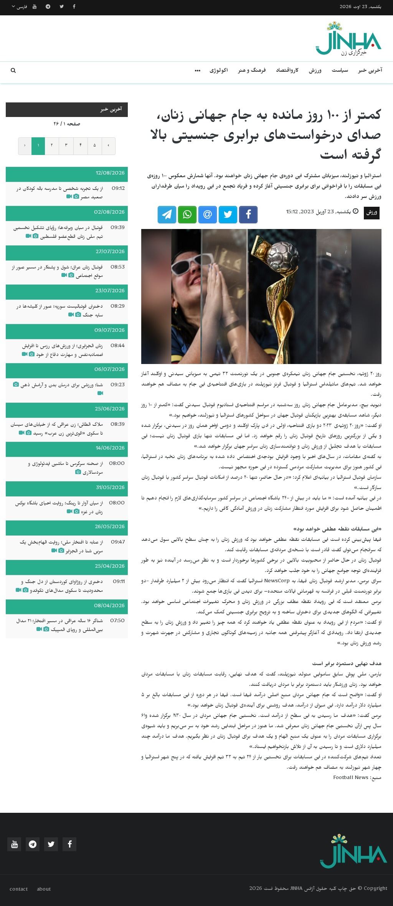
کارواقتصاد (287, 71)
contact (19, 890)
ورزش (315, 71)
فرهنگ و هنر (252, 71)
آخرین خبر (370, 71)
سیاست (340, 71)
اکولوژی (219, 71)
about (44, 890)
